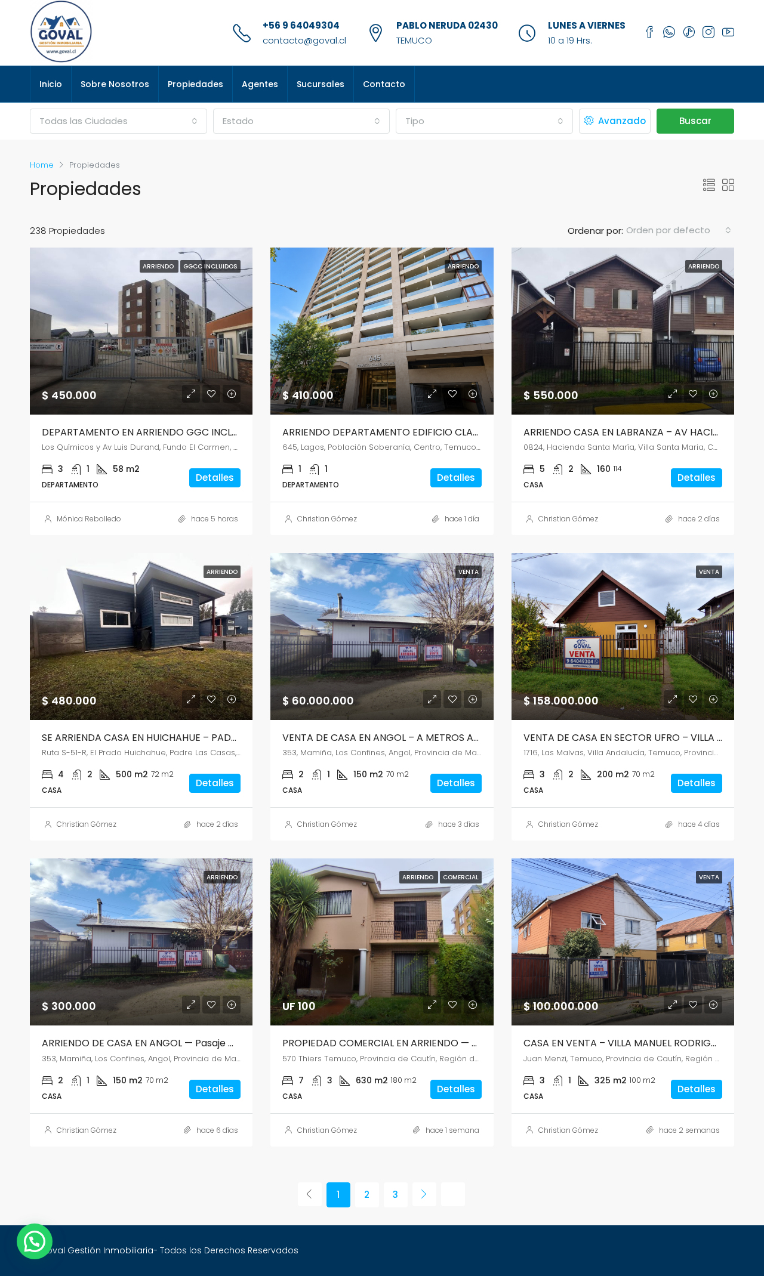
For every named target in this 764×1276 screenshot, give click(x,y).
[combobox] (118, 121)
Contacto (384, 84)
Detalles (215, 477)
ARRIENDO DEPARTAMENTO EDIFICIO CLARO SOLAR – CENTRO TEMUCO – (451, 432)
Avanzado (621, 121)
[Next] (424, 1194)
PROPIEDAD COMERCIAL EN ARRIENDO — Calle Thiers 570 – (418, 1043)
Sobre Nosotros (115, 84)
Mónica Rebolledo (89, 519)
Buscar (695, 121)
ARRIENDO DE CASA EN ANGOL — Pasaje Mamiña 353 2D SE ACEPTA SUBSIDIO (220, 1043)
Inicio (50, 84)
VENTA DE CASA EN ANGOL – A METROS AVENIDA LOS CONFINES (429, 737)
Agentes (260, 84)
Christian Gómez (327, 519)
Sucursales (320, 84)
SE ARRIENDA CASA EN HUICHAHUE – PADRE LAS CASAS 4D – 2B (187, 737)
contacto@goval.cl (304, 40)
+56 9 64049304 (301, 25)
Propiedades (195, 84)
